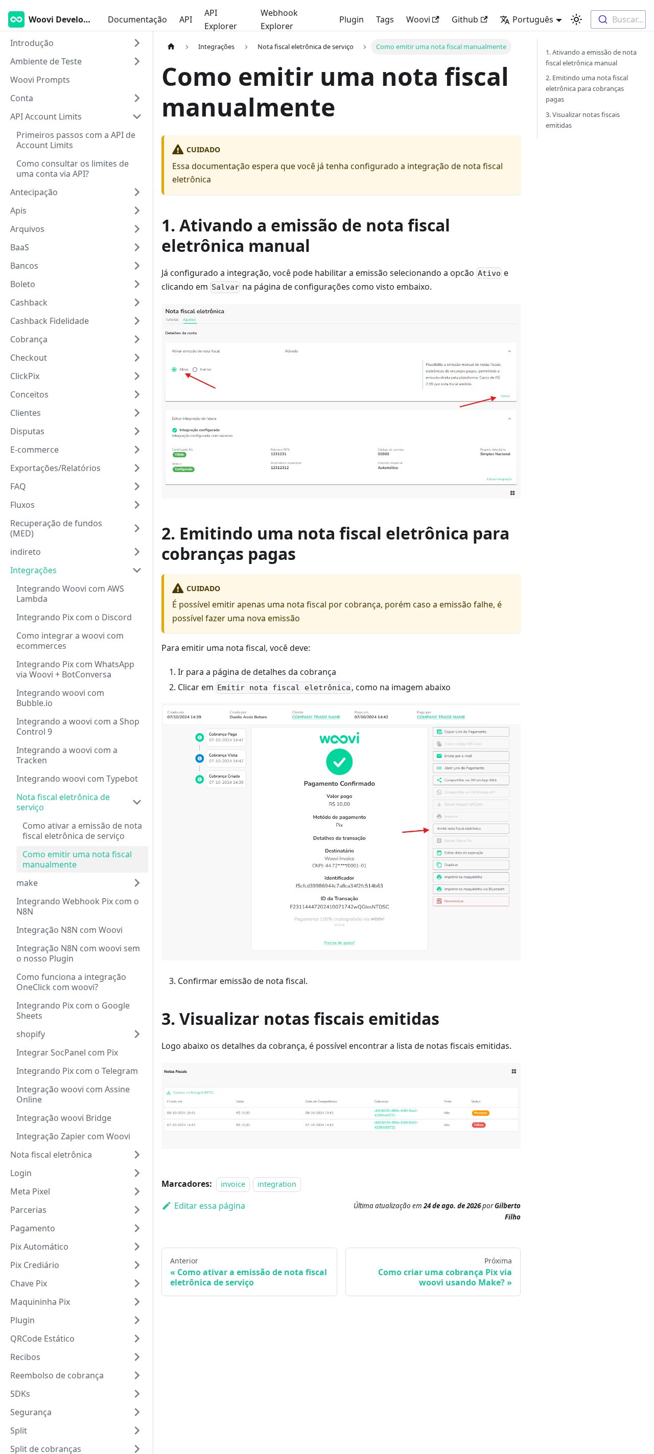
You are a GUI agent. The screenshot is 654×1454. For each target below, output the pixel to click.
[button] (76, 552)
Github (465, 19)
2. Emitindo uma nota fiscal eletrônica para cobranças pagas (587, 88)
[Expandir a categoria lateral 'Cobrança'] (137, 339)
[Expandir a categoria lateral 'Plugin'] (137, 1320)
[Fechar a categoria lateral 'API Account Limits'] (137, 116)
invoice (233, 1184)
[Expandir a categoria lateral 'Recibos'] (137, 1357)
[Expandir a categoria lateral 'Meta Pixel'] (137, 1191)
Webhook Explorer (279, 19)
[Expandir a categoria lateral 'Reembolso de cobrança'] (137, 1375)
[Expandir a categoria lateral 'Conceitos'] (137, 394)
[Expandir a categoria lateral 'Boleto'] (137, 284)
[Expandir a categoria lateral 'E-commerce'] (137, 449)
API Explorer (220, 19)
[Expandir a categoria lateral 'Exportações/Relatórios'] (137, 468)
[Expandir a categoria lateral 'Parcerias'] (137, 1210)
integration (277, 1184)
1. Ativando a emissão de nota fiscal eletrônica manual (591, 57)
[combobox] (618, 19)
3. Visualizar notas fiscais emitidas (583, 120)
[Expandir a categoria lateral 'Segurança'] (137, 1412)
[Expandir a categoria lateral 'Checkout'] (137, 357)
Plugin (351, 19)
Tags (385, 19)
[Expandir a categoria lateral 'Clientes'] (137, 413)
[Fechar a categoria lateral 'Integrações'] (137, 570)
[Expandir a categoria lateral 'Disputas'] (137, 431)
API (185, 19)
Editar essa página (209, 1205)
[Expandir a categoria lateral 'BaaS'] (137, 247)
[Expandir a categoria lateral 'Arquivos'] (137, 229)
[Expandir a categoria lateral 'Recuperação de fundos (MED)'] (137, 528)
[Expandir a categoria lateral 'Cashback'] (137, 302)
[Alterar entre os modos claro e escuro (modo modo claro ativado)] (576, 19)
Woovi (418, 19)
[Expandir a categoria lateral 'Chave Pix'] (137, 1283)
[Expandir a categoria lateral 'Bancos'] (137, 265)
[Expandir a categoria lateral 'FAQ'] (137, 486)
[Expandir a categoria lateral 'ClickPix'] (137, 376)
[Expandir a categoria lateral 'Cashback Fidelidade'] (137, 321)
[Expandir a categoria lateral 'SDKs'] (137, 1394)
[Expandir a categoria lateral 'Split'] (137, 1430)
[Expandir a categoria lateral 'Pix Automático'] (137, 1246)
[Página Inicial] (171, 47)
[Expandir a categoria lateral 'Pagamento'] (137, 1228)
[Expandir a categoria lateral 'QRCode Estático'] (137, 1338)
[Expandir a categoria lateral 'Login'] (137, 1173)
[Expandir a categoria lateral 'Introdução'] (137, 43)
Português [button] (532, 19)
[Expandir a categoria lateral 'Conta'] (137, 98)
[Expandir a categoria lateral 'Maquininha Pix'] (137, 1302)
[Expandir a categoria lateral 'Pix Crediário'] (137, 1265)
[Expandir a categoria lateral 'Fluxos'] (137, 505)
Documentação (137, 19)
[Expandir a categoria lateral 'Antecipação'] (137, 192)
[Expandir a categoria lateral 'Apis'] (137, 210)
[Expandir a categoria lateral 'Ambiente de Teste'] (137, 61)
